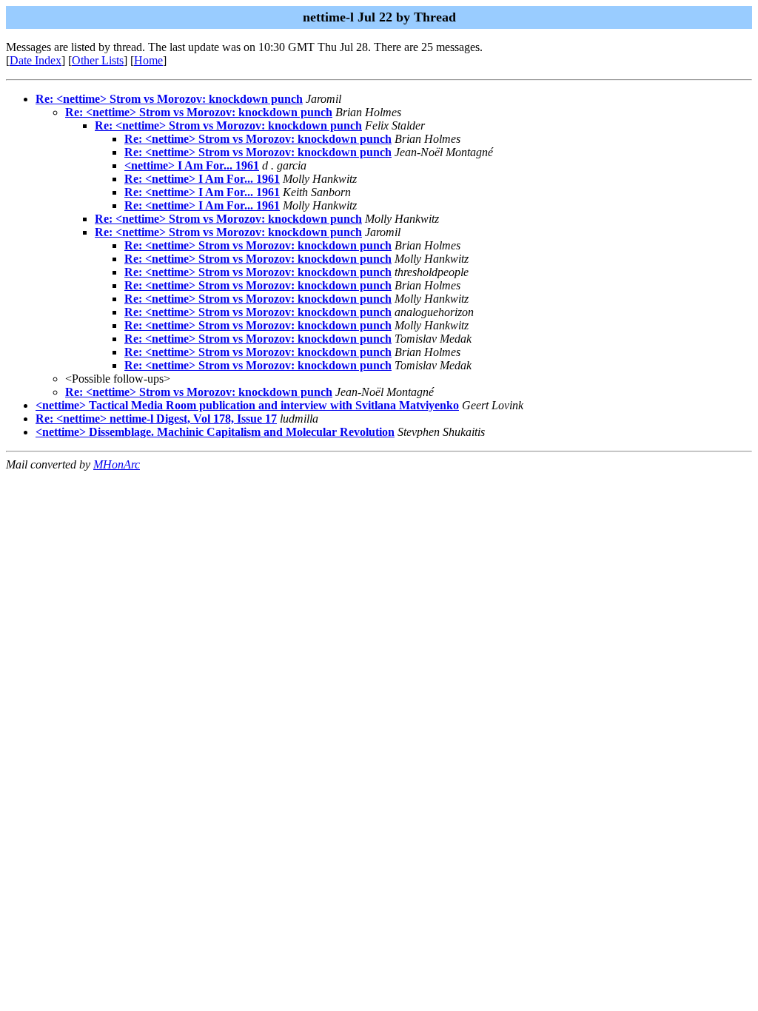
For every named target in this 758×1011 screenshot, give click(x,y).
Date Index (35, 60)
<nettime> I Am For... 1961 (191, 165)
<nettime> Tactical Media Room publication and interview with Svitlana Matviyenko (247, 405)
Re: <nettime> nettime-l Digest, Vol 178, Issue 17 (156, 418)
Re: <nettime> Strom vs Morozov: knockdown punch (169, 99)
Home (148, 60)
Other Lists (98, 60)
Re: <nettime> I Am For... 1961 (202, 178)
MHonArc (116, 464)
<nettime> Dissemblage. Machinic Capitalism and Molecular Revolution (215, 432)
